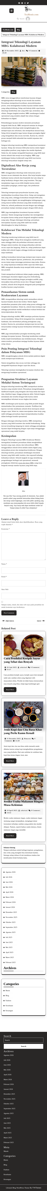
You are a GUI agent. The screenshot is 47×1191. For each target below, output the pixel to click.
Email (4, 577)
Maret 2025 (10, 957)
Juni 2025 (9, 942)
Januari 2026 (10, 907)
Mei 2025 (9, 947)
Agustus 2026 (11, 872)
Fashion (8, 1000)
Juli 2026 (9, 877)
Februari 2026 (11, 902)
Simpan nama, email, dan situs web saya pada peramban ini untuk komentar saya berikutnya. (22, 606)
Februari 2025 (11, 962)
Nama (4, 564)
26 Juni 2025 (12, 667)
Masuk (6, 1151)
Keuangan (9, 1011)
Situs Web (4, 589)
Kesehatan (9, 1006)
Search (22, 19)
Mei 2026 (9, 887)
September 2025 (11, 927)
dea (23, 51)
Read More (11, 690)
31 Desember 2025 (14, 738)
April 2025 (9, 952)
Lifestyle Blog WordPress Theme (17, 1188)
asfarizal (23, 667)
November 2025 (11, 917)
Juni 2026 (9, 882)
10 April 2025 (12, 810)
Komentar (5, 529)
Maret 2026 (10, 897)
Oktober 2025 (11, 922)
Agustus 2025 (11, 932)
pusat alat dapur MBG (26, 463)
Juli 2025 (9, 937)
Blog (18, 30)
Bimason (27, 738)
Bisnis (8, 990)
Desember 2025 (11, 912)
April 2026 (9, 892)
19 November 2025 (11, 51)
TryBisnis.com (31, 14)
